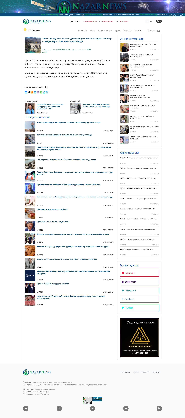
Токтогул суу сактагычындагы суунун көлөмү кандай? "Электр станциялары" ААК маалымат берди (77, 40)
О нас (92, 30)
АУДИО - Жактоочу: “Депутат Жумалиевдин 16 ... (138, 229)
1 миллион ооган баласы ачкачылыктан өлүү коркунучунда (64, 135)
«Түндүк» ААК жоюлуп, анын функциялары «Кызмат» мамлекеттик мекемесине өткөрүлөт (73, 272)
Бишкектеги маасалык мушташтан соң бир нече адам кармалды (67, 259)
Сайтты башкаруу (152, 30)
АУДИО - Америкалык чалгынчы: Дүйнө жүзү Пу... (138, 178)
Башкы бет (82, 30)
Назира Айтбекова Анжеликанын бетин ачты (142, 107)
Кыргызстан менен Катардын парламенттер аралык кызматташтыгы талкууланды (75, 197)
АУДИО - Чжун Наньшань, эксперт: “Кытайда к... (138, 249)
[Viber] (38, 92)
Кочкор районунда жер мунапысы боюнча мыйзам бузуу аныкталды (68, 122)
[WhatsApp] (41, 92)
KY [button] (151, 21)
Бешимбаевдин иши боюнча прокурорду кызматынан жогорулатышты (50, 106)
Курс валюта (75, 21)
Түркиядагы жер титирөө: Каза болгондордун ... (141, 55)
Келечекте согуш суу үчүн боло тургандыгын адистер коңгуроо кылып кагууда (72, 246)
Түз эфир (138, 30)
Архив (117, 30)
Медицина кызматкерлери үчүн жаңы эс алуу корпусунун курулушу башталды (73, 234)
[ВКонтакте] (26, 92)
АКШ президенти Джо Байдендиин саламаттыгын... (143, 45)
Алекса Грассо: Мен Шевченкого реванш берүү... (142, 76)
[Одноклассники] (32, 92)
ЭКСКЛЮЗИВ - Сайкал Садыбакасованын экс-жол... (140, 96)
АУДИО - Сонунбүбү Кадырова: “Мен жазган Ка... (143, 138)
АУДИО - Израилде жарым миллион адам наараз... (139, 158)
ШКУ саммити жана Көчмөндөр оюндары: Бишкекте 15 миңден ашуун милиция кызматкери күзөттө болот (74, 148)
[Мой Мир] (35, 92)
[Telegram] (47, 92)
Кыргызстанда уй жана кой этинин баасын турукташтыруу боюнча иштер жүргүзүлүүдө (71, 297)
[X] (29, 92)
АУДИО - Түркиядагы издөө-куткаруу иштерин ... (138, 168)
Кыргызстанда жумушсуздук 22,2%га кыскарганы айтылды (96, 105)
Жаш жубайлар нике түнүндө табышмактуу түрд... (141, 66)
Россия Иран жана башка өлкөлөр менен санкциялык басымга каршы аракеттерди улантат (75, 173)
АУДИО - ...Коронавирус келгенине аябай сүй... (137, 239)
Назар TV (127, 30)
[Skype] (44, 92)
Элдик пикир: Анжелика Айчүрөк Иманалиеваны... (142, 86)
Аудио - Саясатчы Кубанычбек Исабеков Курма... (138, 188)
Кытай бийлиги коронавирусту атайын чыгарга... (144, 127)
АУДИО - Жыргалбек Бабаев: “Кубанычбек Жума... (138, 219)
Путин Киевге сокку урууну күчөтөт (53, 284)
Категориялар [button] (104, 30)
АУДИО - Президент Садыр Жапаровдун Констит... (138, 198)
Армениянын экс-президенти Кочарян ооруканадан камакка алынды (68, 184)
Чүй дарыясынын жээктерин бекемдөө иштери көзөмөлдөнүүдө (66, 160)
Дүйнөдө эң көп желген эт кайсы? (52, 209)
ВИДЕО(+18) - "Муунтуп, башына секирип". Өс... (142, 117)
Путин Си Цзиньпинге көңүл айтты (53, 222)
